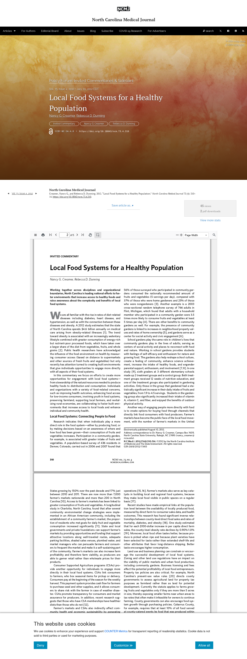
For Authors (28, 30)
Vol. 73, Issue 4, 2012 (61, 89)
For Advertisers (157, 30)
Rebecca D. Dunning (90, 116)
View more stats (210, 220)
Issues (80, 30)
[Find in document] (214, 235)
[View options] (35, 235)
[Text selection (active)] (97, 235)
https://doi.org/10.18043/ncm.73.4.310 (104, 131)
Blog (93, 30)
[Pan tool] (90, 235)
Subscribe (107, 30)
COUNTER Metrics (116, 631)
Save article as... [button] (122, 205)
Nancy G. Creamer (62, 116)
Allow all (205, 645)
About (67, 30)
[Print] (43, 235)
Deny (42, 645)
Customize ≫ (125, 645)
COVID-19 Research (130, 30)
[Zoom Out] (177, 234)
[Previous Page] (56, 234)
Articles (7, 30)
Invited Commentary (64, 123)
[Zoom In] (181, 234)
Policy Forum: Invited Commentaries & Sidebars (91, 80)
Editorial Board (49, 30)
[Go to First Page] (50, 234)
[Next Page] (77, 234)
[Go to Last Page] (82, 234)
